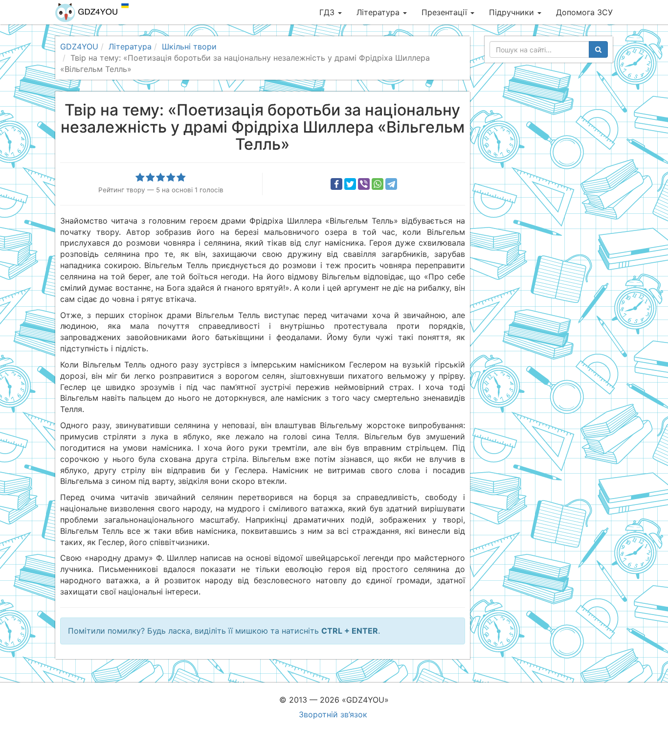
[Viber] (364, 184)
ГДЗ (328, 12)
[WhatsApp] (377, 184)
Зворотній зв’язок (333, 714)
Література (379, 12)
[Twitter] (350, 184)
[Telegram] (391, 184)
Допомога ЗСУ (584, 12)
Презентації (445, 12)
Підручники (512, 12)
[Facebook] (336, 184)
